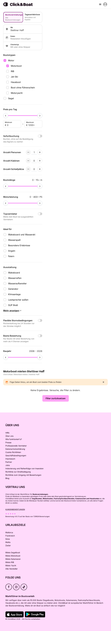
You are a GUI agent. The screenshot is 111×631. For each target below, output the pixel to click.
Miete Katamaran (13, 559)
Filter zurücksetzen (56, 398)
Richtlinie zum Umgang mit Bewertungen (23, 475)
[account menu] (105, 4)
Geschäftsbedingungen (15, 455)
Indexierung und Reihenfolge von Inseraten (24, 468)
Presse (8, 442)
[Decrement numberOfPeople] (28, 152)
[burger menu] (100, 4)
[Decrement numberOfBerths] (28, 169)
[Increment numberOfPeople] (39, 152)
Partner (8, 462)
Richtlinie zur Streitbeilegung (18, 472)
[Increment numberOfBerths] (39, 169)
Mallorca (9, 532)
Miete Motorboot (12, 556)
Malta (7, 542)
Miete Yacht (10, 565)
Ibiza (7, 539)
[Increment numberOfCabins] (39, 160)
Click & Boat (8, 374)
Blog (7, 478)
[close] (103, 382)
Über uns (9, 436)
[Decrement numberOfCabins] (28, 160)
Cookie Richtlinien (13, 452)
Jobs (7, 465)
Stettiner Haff (34, 374)
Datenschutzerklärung (15, 449)
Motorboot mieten (21, 374)
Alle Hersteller (11, 569)
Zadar (8, 545)
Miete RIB (9, 562)
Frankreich (10, 536)
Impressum (10, 459)
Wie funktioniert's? (13, 439)
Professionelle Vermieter (16, 446)
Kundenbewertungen (15, 509)
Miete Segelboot (12, 552)
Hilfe (7, 433)
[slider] (5, 115)
